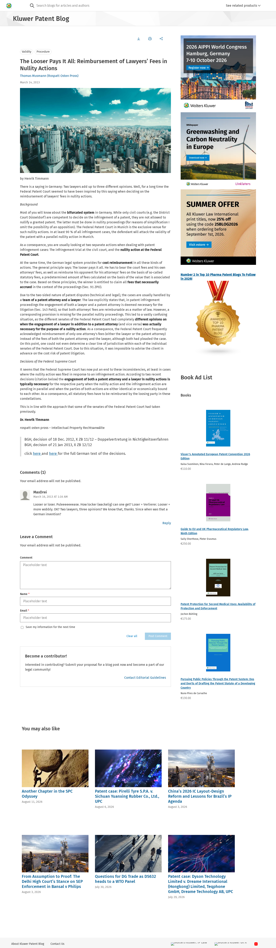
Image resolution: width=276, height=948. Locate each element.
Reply (166, 523)
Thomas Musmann (33, 76)
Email (24, 610)
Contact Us (57, 944)
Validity (26, 51)
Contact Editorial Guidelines (145, 678)
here (37, 453)
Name (24, 594)
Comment (26, 557)
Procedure (43, 51)
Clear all (131, 636)
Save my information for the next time (50, 627)
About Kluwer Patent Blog (27, 944)
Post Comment (158, 636)
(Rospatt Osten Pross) (62, 76)
